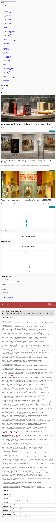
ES (3, 5)
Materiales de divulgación (11, 40)
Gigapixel (8, 15)
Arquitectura (9, 30)
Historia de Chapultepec (11, 32)
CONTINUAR (16, 281)
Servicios (8, 24)
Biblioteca (8, 23)
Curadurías (8, 12)
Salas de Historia (10, 36)
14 (26, 225)
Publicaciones (7, 43)
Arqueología (9, 34)
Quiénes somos (9, 28)
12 (26, 222)
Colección (6, 11)
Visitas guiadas (9, 26)
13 (26, 224)
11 (26, 221)
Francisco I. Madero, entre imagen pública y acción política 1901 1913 (26, 161)
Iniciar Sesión (8, 7)
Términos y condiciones (9, 297)
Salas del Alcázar (10, 38)
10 (26, 220)
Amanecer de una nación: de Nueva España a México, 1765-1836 (26, 200)
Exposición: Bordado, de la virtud (13, 22)
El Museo (6, 27)
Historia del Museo (10, 31)
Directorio (6, 296)
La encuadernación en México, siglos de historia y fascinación (25, 124)
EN (6, 5)
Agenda (8, 20)
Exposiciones (9, 19)
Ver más (52, 131)
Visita (5, 16)
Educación (6, 39)
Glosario (8, 42)
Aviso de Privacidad (8, 298)
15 (26, 226)
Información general (10, 17)
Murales (8, 35)
